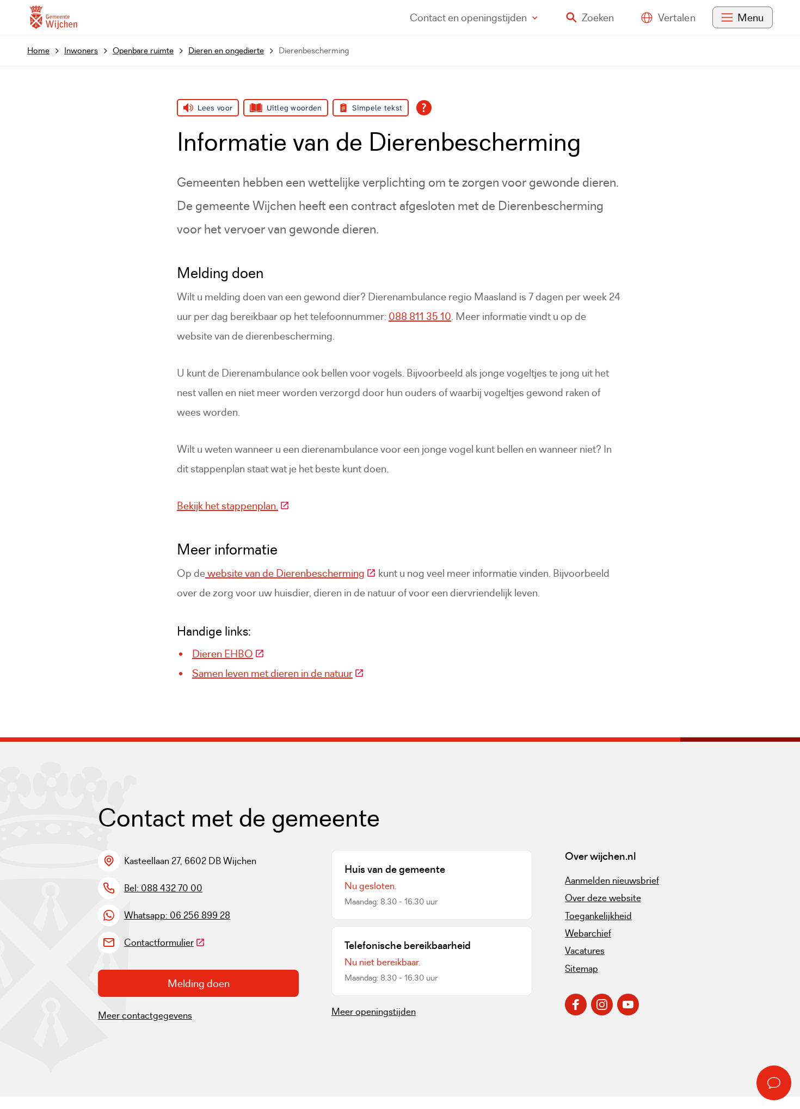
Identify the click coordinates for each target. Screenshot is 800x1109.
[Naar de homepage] (53, 17)
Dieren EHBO (228, 653)
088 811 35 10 (420, 316)
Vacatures (585, 951)
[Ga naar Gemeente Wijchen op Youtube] (628, 1004)
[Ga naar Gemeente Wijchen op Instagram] (602, 1004)
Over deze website (603, 898)
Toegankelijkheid (598, 916)
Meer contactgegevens (145, 1015)
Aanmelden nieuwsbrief (612, 880)
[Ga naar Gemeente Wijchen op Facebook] (576, 1004)
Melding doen (199, 983)
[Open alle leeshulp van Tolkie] (424, 107)
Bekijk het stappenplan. (233, 505)
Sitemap (581, 969)
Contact (468, 17)
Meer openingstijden (373, 1012)
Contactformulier (164, 942)
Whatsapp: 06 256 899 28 (177, 915)
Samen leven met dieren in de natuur (278, 673)
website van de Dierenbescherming (290, 573)
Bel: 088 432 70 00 (163, 888)
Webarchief (588, 933)
